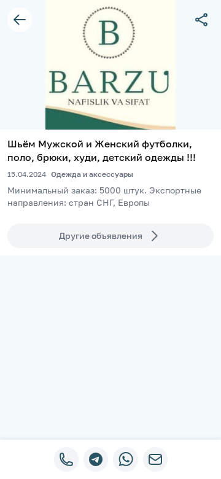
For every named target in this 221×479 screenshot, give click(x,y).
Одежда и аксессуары (92, 174)
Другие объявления (100, 235)
